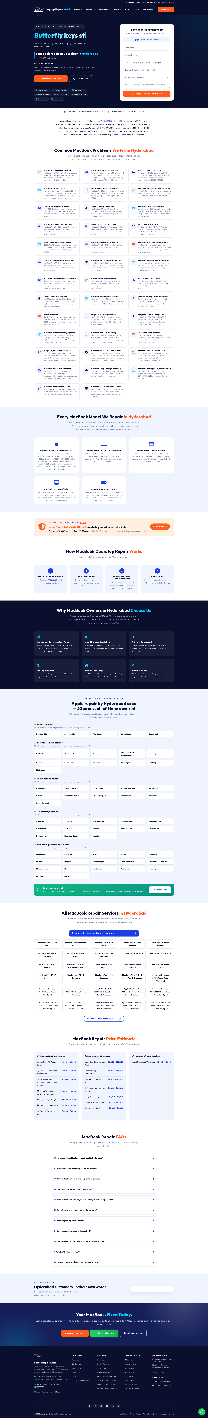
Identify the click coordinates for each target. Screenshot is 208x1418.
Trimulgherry (70, 788)
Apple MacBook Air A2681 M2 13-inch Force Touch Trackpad (104, 992)
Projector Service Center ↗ (107, 1389)
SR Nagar (68, 821)
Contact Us (76, 1372)
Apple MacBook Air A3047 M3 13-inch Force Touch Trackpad (160, 992)
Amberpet (125, 869)
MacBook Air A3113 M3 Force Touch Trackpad (132, 976)
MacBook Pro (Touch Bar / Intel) (151, 450)
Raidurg (152, 763)
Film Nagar (97, 734)
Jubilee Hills (69, 734)
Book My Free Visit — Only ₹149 (147, 93)
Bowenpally (41, 788)
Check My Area (160, 889)
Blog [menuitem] (127, 9)
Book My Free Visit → (75, 1333)
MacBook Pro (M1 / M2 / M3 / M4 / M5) (104, 450)
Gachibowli (69, 754)
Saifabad (96, 836)
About (171, 1414)
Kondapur (97, 754)
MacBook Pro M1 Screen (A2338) (75, 944)
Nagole (67, 861)
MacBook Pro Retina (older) (56, 489)
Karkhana (153, 796)
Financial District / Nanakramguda (129, 753)
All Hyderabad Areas (162, 1385)
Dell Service (129, 1372)
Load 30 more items (105, 1018)
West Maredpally (71, 796)
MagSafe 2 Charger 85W (160, 953)
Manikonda (97, 869)
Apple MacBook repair (111, 121)
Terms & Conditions (150, 1414)
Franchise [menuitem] (151, 9)
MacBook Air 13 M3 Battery (104, 965)
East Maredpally (99, 796)
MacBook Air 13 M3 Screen (160, 965)
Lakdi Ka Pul (154, 828)
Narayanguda (155, 821)
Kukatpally (69, 763)
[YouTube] (107, 1406)
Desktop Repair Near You (106, 1376)
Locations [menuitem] (103, 9)
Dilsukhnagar (98, 861)
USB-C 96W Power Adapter (47, 965)
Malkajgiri (40, 854)
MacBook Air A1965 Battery (160, 944)
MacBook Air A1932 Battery (132, 944)
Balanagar (125, 763)
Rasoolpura (126, 796)
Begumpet (153, 734)
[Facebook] (89, 1406)
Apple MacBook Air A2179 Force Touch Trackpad (47, 992)
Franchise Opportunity (80, 1380)
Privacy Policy (122, 1414)
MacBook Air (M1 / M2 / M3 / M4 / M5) (56, 450)
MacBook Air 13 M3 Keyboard (75, 976)
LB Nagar (40, 861)
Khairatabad (126, 828)
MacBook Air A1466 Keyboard (76, 954)
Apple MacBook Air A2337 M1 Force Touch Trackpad (76, 992)
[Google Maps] (118, 1406)
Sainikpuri (68, 854)
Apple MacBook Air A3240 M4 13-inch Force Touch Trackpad (76, 1005)
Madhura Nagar (71, 836)
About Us (75, 1360)
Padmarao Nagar (128, 788)
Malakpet (68, 869)
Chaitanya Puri (127, 861)
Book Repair (76, 1368)
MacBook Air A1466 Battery (104, 944)
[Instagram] (95, 1406)
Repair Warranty (103, 1364)
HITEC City (41, 754)
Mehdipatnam (42, 869)
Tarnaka (68, 828)
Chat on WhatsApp (105, 1333)
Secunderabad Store (162, 1381)
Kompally (153, 854)
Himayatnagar (127, 821)
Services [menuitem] (89, 9)
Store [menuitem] (137, 9)
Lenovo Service (130, 1364)
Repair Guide (101, 1368)
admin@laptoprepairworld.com (48, 1392)
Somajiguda (126, 734)
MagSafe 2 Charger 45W (132, 953)
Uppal (123, 854)
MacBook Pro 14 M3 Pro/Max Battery (75, 965)
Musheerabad (98, 821)
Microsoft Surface (131, 1384)
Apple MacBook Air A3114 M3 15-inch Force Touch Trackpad (47, 1005)
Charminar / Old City (158, 861)
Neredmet (97, 828)
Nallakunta (41, 828)
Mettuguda (153, 788)
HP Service (128, 1360)
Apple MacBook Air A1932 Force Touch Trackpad (160, 978)
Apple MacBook (130, 1380)
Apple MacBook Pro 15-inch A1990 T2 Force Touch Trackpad (160, 1005)
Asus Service (129, 1376)
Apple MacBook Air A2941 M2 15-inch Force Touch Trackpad (132, 992)
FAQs (74, 1376)
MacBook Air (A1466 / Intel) (104, 489)
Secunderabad (42, 803)
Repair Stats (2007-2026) (106, 1380)
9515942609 (54, 1384)
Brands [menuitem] (77, 9)
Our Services (77, 1364)
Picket (39, 796)
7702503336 (82, 79)
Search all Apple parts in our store (94, 933)
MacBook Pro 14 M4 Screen (47, 976)
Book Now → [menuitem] (166, 9)
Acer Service (129, 1368)
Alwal (95, 854)
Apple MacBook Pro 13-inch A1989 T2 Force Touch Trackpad (132, 1005)
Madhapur (40, 770)
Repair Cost (101, 1360)
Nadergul (68, 876)
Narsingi (152, 754)
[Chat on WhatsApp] (201, 1411)
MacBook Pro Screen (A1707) (47, 944)
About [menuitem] (116, 9)
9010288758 (39, 1387)
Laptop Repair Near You (105, 1372)
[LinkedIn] (112, 1406)
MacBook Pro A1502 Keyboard (104, 954)
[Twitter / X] (101, 1406)
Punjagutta (41, 836)
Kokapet (40, 763)
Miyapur (96, 763)
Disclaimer (163, 1414)
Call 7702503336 (135, 1333)
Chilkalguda (98, 788)
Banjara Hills (41, 734)
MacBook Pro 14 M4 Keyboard (104, 976)
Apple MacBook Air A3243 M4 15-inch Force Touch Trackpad (104, 1005)
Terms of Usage (135, 1414)
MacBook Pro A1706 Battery (47, 954)
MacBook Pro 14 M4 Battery (132, 965)
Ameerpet (40, 821)
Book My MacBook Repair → (51, 79)
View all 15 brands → (132, 1389)
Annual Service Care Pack (106, 1384)
